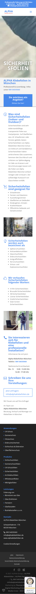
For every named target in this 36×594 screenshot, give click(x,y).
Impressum (20, 555)
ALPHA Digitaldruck (23, 576)
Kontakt (17, 564)
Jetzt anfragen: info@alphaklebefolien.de (17, 392)
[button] (3, 590)
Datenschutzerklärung (16, 558)
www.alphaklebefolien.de (13, 538)
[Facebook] (14, 570)
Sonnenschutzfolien (12, 464)
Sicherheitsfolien (11, 471)
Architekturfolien (11, 475)
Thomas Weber (22, 585)
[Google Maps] (24, 570)
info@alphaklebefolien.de (14, 535)
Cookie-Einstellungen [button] (12, 544)
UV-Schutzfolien (11, 467)
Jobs (11, 555)
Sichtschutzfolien (11, 460)
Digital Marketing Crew (14, 588)
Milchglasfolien (10, 482)
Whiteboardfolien (12, 479)
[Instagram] (19, 570)
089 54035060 (14, 89)
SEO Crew (24, 591)
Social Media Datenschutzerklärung (17, 561)
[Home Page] (8, 12)
